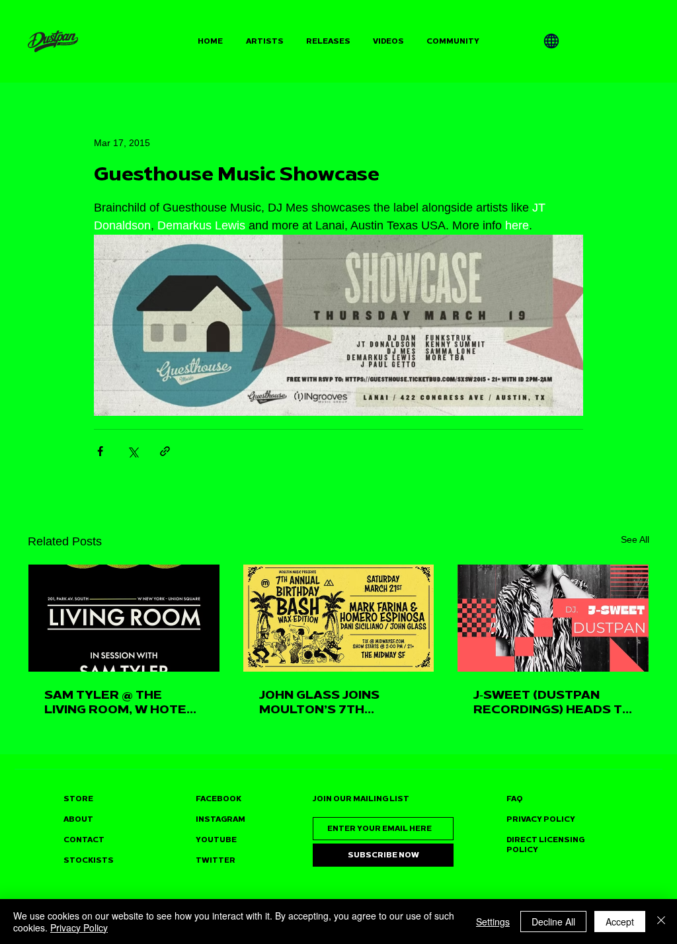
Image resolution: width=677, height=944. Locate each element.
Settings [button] (493, 921)
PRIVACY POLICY (540, 819)
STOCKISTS (88, 860)
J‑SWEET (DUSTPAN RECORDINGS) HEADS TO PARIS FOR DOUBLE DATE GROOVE (552, 702)
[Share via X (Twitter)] (132, 451)
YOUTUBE (216, 840)
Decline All (553, 921)
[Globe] (551, 41)
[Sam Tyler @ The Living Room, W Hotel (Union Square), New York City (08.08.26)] (123, 618)
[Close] (661, 921)
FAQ (514, 799)
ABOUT (78, 819)
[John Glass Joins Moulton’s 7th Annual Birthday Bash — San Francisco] (338, 618)
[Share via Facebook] (100, 451)
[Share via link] (165, 451)
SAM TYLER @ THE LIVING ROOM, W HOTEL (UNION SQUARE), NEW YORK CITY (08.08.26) (119, 702)
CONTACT (83, 840)
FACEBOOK (218, 799)
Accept (620, 921)
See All (635, 539)
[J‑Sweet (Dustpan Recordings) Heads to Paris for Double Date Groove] (553, 618)
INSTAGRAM (220, 819)
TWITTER (215, 860)
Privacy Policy (79, 927)
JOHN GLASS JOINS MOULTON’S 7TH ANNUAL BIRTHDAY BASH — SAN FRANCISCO (338, 702)
